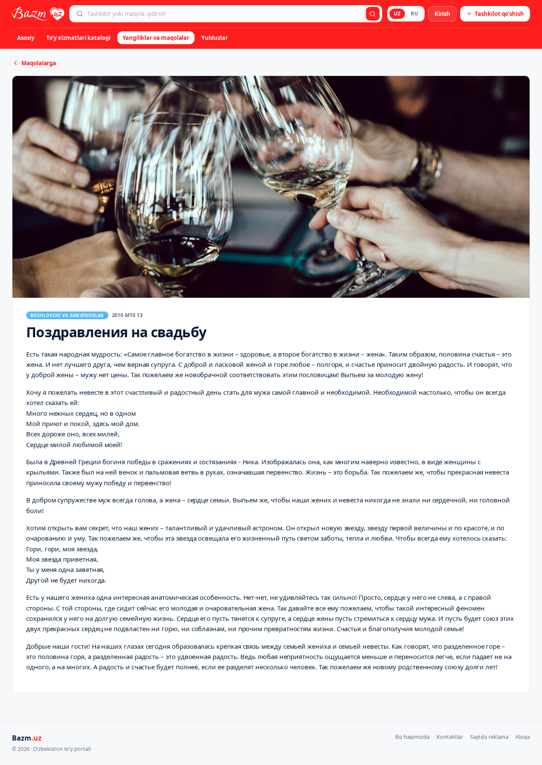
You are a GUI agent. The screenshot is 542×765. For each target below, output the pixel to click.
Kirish (442, 14)
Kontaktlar (450, 737)
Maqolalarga (38, 63)
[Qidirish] (373, 14)
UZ (397, 13)
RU (414, 13)
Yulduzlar (214, 38)
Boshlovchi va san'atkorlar (67, 315)
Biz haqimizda (412, 737)
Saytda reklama (489, 737)
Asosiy (25, 38)
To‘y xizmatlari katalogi (78, 38)
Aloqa (522, 737)
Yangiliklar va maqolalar (156, 38)
